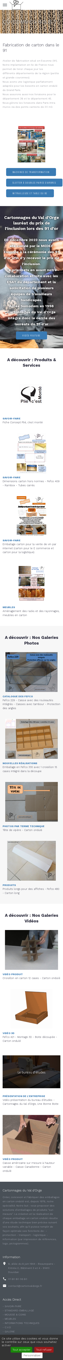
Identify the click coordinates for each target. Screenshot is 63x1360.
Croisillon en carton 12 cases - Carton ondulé (31, 978)
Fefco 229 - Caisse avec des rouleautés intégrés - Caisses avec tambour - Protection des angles (31, 704)
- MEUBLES (9, 1318)
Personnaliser (32, 1355)
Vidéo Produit (13, 974)
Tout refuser (44, 1349)
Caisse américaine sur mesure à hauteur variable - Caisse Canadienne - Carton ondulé (29, 1167)
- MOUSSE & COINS (14, 1314)
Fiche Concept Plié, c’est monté (23, 422)
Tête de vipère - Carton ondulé (22, 830)
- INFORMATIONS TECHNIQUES (21, 1323)
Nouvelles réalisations (20, 763)
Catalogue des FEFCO (18, 696)
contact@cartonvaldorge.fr (25, 1285)
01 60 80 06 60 (17, 1279)
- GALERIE (9, 1331)
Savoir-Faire (11, 418)
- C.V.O (7, 1327)
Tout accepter (21, 1349)
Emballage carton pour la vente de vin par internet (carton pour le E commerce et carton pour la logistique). (29, 548)
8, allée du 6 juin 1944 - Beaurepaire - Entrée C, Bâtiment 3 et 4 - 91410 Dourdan (31, 1268)
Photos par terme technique (24, 826)
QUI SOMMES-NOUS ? (30, 22)
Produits (9, 885)
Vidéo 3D (8, 1033)
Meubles (9, 607)
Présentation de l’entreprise (24, 1096)
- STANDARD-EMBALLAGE (18, 1310)
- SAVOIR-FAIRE (12, 1306)
